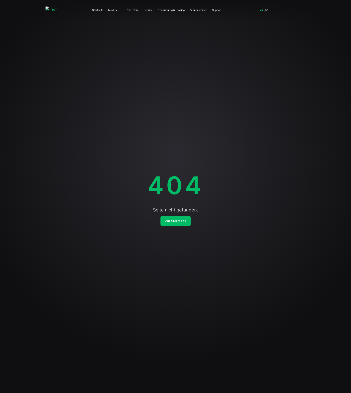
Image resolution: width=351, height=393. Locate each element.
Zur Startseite (175, 221)
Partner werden (198, 10)
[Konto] (302, 10)
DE (261, 9)
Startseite (97, 10)
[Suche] (275, 10)
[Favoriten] (284, 10)
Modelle (113, 10)
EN (267, 9)
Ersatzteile (133, 10)
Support (216, 10)
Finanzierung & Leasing (171, 10)
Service (148, 10)
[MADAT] (51, 10)
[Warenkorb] (293, 10)
